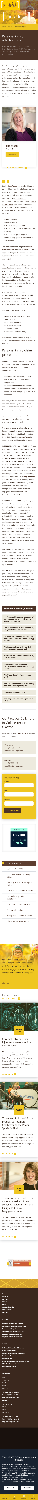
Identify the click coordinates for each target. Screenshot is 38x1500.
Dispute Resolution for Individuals (13, 1353)
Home (4, 27)
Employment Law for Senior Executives (15, 1361)
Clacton (7, 760)
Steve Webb (25, 437)
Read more (7, 1074)
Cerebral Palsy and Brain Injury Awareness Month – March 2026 (16, 1042)
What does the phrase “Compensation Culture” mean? (18, 657)
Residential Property (9, 1366)
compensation (24, 416)
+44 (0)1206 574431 (12, 1392)
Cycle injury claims (15, 868)
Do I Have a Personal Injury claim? (18, 875)
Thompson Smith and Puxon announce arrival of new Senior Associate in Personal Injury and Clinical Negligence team (17, 1204)
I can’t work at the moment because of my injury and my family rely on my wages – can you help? (18, 619)
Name (6, 781)
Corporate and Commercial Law (13, 1331)
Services (5, 1296)
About (4, 1304)
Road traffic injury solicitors (19, 904)
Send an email (12, 155)
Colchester (8, 745)
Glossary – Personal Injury (18, 921)
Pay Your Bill (6, 1310)
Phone (6, 800)
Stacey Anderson (28, 477)
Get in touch (21, 734)
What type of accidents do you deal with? (17, 676)
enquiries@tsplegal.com (13, 751)
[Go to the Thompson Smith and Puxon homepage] (10, 5)
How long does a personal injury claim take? (18, 700)
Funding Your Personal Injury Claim (19, 883)
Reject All (27, 1488)
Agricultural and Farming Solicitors (14, 1326)
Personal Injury (15, 863)
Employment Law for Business (12, 1337)
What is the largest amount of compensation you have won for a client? (17, 666)
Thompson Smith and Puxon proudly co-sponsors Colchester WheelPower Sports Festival (17, 1123)
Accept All (11, 1488)
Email (6, 791)
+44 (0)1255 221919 (11, 1416)
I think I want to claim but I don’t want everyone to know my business (18, 629)
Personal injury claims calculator (16, 897)
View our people (15, 168)
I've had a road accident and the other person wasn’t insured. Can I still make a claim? (19, 638)
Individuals (11, 27)
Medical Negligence (9, 1350)
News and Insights (8, 1307)
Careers (5, 1299)
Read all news (9, 998)
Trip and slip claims (15, 910)
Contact (5, 1312)
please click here (27, 1481)
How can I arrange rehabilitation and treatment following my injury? (18, 685)
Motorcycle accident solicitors (20, 890)
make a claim (22, 410)
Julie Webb (12, 145)
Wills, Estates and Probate (11, 1364)
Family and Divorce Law (10, 1356)
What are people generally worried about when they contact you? (17, 648)
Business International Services (13, 1323)
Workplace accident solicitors (19, 915)
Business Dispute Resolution (12, 1334)
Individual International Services (13, 1348)
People (4, 1302)
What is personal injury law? (15, 692)
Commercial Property (9, 1329)
